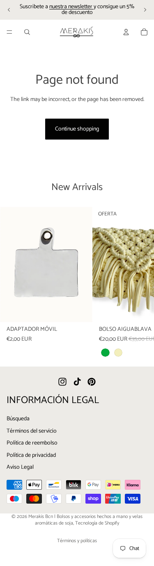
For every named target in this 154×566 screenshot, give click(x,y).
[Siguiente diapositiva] (145, 10)
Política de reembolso (32, 443)
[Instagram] (62, 382)
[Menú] (9, 32)
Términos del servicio (32, 431)
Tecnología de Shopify (97, 523)
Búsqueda (18, 419)
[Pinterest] (92, 382)
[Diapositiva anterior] (9, 10)
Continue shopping (77, 129)
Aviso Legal (20, 467)
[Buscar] (27, 32)
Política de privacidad (31, 455)
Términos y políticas (77, 541)
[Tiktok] (77, 382)
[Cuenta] (126, 32)
